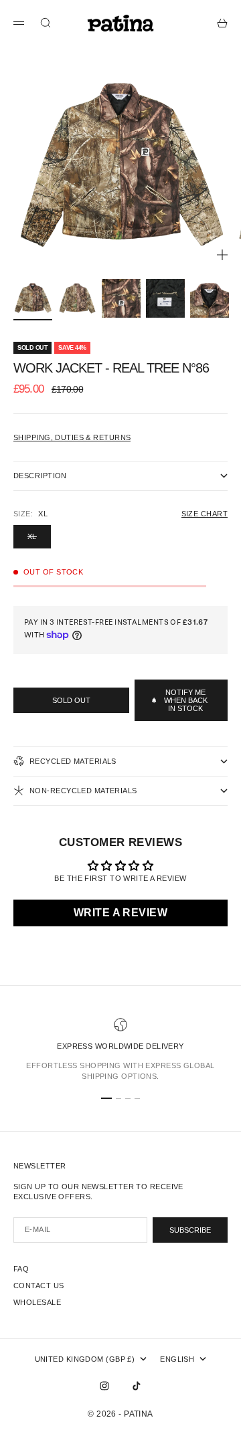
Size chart (204, 514)
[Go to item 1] (32, 298)
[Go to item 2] (77, 298)
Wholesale (37, 1302)
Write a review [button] (120, 912)
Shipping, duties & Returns (72, 437)
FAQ (21, 1269)
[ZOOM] (222, 254)
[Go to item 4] (165, 298)
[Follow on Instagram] (104, 1385)
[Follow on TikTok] (136, 1385)
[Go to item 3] (121, 298)
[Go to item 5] (209, 298)
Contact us (38, 1285)
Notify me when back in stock (186, 700)
